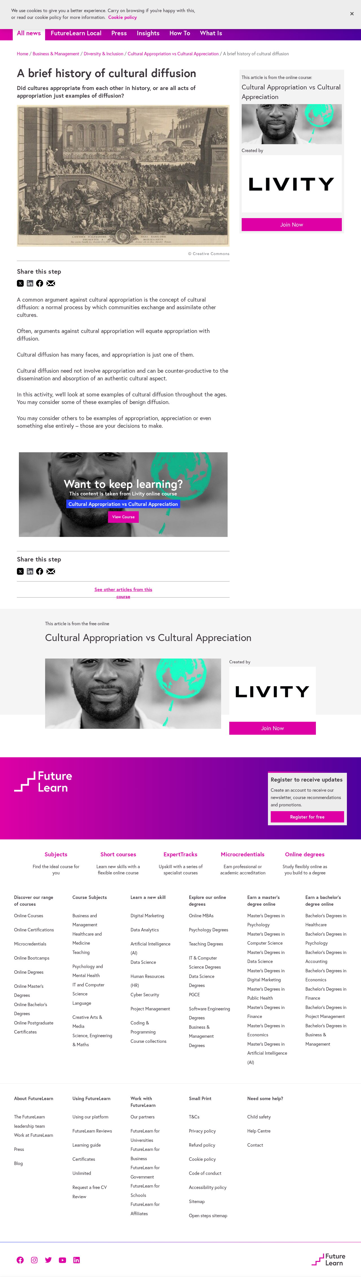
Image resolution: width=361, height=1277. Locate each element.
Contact (255, 1145)
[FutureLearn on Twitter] (48, 1259)
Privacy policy (202, 1131)
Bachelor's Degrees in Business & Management (325, 1035)
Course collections (148, 1041)
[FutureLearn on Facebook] (21, 1259)
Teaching (81, 952)
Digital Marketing (147, 915)
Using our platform (90, 1117)
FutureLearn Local (76, 33)
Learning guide (86, 1145)
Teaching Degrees (206, 944)
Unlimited (81, 1173)
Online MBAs (201, 915)
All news (29, 33)
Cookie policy (202, 1159)
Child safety (259, 1117)
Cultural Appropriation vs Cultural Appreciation (173, 53)
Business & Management (56, 53)
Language (81, 1003)
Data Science (143, 962)
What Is (211, 33)
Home (22, 53)
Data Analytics (145, 929)
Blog (18, 1163)
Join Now (291, 224)
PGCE (194, 994)
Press (119, 33)
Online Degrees (28, 972)
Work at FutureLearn (33, 1135)
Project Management (150, 1008)
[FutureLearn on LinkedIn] (76, 1259)
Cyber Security (145, 994)
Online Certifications (34, 929)
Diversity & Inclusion (103, 53)
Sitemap (197, 1201)
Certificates (83, 1159)
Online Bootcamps (31, 958)
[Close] (352, 14)
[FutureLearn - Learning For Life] (328, 1258)
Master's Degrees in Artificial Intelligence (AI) (267, 1053)
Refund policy (202, 1145)
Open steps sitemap (208, 1215)
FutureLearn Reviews (92, 1131)
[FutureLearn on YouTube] (62, 1259)
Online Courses (28, 915)
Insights (148, 33)
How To (180, 33)
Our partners (143, 1117)
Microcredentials (30, 944)
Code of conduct (205, 1173)
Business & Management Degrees (201, 1036)
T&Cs (194, 1117)
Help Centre (258, 1131)
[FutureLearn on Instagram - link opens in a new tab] (34, 1259)
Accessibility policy (207, 1187)
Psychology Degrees (208, 929)
